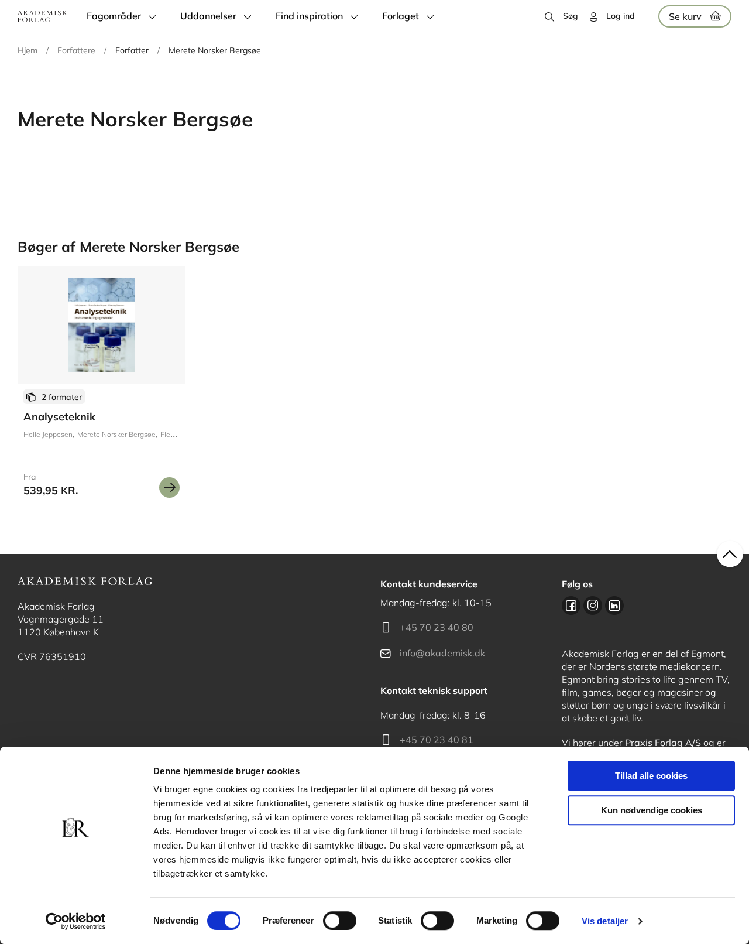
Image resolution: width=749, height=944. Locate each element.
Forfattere (76, 50)
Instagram (592, 605)
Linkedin (614, 605)
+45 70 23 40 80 (436, 627)
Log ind (620, 16)
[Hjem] (42, 16)
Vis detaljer (605, 921)
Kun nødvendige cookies (651, 810)
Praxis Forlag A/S (663, 742)
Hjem (27, 50)
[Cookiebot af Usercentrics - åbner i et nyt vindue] (76, 921)
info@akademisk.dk (442, 653)
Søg (570, 16)
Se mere (169, 487)
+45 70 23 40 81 (436, 739)
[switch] (339, 920)
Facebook (571, 605)
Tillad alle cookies (651, 776)
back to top (730, 554)
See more (101, 386)
